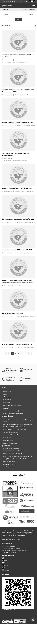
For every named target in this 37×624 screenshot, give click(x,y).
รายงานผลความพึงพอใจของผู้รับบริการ (13, 411)
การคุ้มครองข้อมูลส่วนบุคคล (10, 443)
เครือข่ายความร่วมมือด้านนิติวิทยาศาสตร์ (13, 414)
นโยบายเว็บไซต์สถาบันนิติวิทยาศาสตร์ (11, 548)
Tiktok (5, 560)
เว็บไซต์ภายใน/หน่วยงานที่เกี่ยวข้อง (12, 405)
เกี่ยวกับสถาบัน (7, 400)
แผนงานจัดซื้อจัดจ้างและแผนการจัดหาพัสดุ (14, 453)
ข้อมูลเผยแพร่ (6, 402)
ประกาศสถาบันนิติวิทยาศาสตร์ (10, 432)
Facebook (6, 570)
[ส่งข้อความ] (27, 379)
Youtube (6, 563)
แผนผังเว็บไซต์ (7, 391)
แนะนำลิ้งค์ (6, 408)
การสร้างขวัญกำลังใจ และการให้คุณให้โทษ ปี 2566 (17, 123)
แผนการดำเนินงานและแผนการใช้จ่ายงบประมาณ (15, 451)
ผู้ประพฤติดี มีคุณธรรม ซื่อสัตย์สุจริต (26, 222)
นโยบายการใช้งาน (7, 438)
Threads (6, 565)
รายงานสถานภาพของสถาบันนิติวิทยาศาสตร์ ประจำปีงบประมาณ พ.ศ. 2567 (18, 91)
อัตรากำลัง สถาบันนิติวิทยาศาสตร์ (12, 313)
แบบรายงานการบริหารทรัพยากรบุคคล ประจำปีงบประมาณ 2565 (16, 154)
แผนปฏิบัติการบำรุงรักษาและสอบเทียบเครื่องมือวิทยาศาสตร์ (18, 459)
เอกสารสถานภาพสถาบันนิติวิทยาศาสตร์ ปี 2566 (17, 188)
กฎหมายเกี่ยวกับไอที (8, 440)
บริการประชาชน (7, 397)
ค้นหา (18, 19)
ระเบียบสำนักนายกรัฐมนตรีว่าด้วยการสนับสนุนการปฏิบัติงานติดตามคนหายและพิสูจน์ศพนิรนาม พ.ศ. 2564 (18, 425)
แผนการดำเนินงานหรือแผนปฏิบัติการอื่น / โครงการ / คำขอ (17, 456)
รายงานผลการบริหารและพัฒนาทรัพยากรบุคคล (15, 62)
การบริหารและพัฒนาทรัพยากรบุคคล (25, 95)
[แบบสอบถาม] (27, 370)
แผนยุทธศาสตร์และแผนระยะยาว (11, 448)
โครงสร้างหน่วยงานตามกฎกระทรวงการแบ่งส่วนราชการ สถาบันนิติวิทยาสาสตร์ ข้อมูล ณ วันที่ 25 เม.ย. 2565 (18, 283)
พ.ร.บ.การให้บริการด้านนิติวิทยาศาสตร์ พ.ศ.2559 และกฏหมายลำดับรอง (18, 421)
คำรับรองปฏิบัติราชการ (9, 461)
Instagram (6, 558)
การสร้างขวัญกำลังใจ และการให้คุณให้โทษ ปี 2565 (17, 344)
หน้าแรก (25, 9)
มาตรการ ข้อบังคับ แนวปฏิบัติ (10, 435)
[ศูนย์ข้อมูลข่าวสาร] (9, 379)
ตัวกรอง (31, 14)
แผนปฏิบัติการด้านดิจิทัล (9, 464)
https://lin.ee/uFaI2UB (8, 609)
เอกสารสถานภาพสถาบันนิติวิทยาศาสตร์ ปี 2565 (17, 250)
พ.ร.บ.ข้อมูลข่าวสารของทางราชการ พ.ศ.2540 (14, 429)
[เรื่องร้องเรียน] (9, 370)
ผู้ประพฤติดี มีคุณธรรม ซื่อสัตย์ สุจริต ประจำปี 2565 (18, 219)
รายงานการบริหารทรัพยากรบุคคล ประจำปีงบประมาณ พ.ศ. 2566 (18, 56)
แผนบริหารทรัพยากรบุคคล (10, 467)
